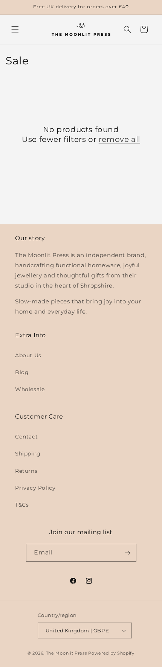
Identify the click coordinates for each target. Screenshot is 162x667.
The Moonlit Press (66, 653)
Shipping (28, 453)
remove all (119, 139)
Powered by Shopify (111, 653)
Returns (26, 471)
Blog (22, 372)
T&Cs (22, 504)
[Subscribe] (127, 553)
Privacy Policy (35, 487)
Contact (26, 436)
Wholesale (29, 389)
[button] (15, 29)
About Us (28, 355)
